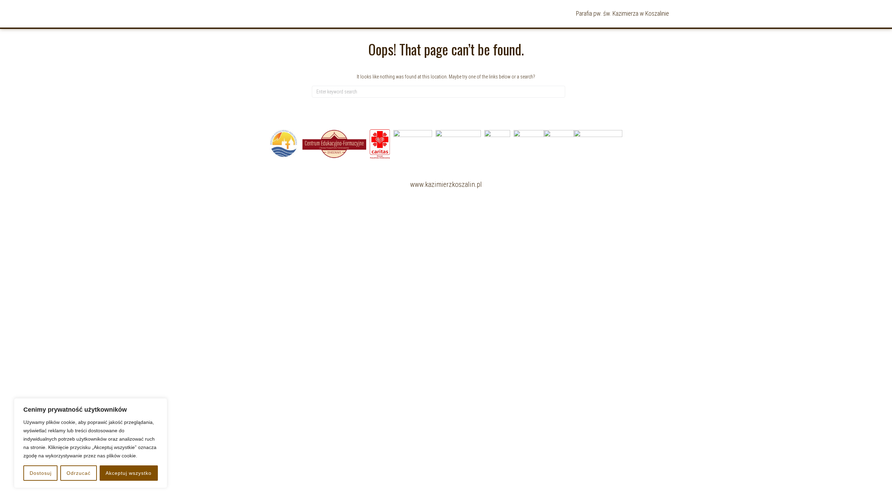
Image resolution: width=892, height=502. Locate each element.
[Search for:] (438, 92)
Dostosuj (41, 473)
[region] (90, 443)
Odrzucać (79, 473)
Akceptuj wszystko (129, 473)
